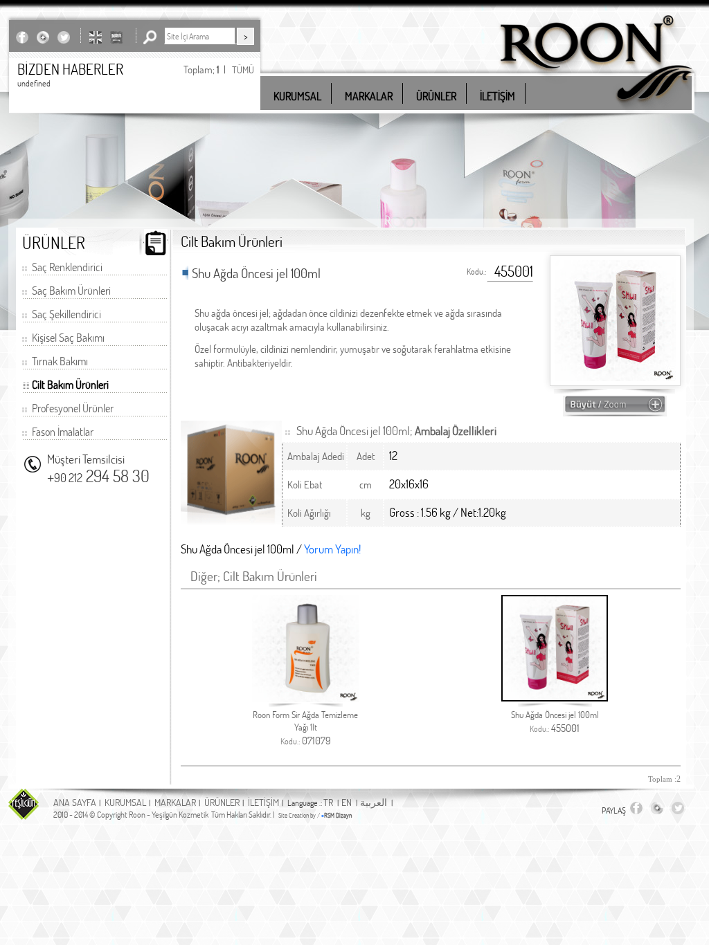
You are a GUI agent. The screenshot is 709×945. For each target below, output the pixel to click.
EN (346, 802)
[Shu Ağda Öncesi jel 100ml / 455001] (615, 409)
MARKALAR (175, 802)
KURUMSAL (125, 802)
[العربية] (116, 37)
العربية (373, 802)
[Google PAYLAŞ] (43, 37)
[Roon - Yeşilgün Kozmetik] (596, 110)
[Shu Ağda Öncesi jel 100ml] (554, 697)
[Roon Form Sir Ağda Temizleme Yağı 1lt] (305, 698)
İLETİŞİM (263, 802)
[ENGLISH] (95, 37)
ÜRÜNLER (222, 802)
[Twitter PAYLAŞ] (63, 37)
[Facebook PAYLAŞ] (22, 37)
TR (328, 802)
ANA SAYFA (74, 802)
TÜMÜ (243, 69)
